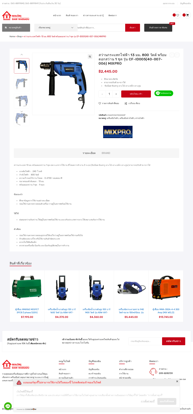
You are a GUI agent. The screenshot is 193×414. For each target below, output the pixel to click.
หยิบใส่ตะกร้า (136, 94)
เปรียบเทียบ (134, 103)
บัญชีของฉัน (185, 3)
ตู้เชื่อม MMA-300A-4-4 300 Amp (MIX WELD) (166, 311)
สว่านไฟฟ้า (139, 118)
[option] (21, 66)
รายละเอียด (89, 153)
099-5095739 (166, 373)
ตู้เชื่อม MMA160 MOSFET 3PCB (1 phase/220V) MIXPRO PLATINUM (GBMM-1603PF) (27, 311)
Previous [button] (21, 55)
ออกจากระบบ (168, 3)
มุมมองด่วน (29, 296)
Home (12, 36)
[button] (158, 28)
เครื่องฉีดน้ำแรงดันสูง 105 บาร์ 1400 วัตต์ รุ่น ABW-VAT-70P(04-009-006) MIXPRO (96, 311)
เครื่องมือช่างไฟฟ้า (127, 118)
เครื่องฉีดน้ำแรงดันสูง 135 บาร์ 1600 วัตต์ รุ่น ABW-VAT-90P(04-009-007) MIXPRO (62, 311)
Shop (19, 36)
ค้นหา (133, 27)
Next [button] (21, 112)
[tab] (89, 153)
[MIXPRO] (118, 131)
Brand (106, 153)
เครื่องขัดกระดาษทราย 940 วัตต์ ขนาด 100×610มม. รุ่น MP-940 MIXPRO (131, 311)
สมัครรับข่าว (173, 341)
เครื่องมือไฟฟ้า (113, 118)
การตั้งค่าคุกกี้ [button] (148, 401)
